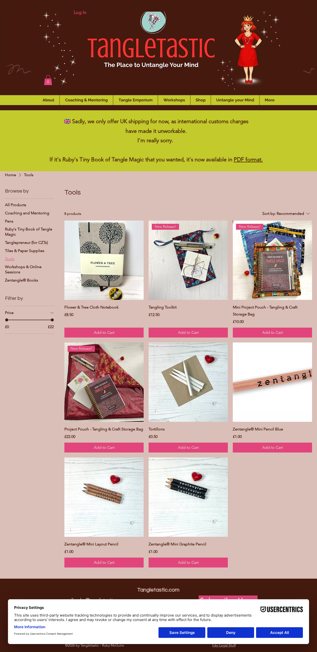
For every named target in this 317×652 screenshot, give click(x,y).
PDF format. (248, 159)
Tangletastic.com (158, 590)
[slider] (7, 320)
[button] (48, 80)
